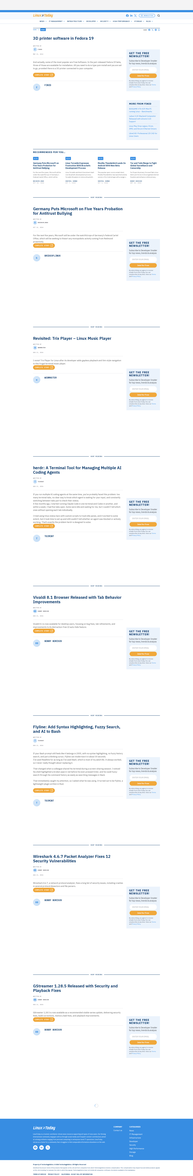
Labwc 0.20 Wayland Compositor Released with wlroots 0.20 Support (142, 119)
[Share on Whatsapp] (159, 30)
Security (104, 21)
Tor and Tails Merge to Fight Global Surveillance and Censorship (143, 165)
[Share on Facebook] (149, 30)
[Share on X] (152, 30)
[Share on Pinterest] (156, 30)
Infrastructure (74, 21)
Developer (91, 21)
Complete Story (42, 75)
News (42, 21)
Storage (138, 21)
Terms (154, 85)
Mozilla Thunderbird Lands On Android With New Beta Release (112, 165)
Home (35, 29)
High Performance (121, 21)
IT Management (56, 21)
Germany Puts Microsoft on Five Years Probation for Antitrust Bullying (46, 165)
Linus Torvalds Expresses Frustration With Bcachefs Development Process (77, 165)
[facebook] (127, 15)
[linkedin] (131, 15)
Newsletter (148, 15)
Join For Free (143, 76)
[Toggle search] (158, 15)
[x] (135, 15)
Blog (148, 21)
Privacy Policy (136, 87)
